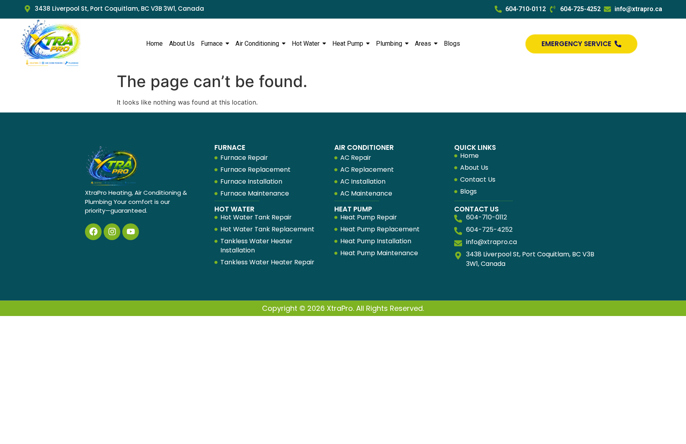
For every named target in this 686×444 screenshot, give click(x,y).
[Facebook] (93, 231)
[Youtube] (130, 231)
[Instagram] (112, 231)
